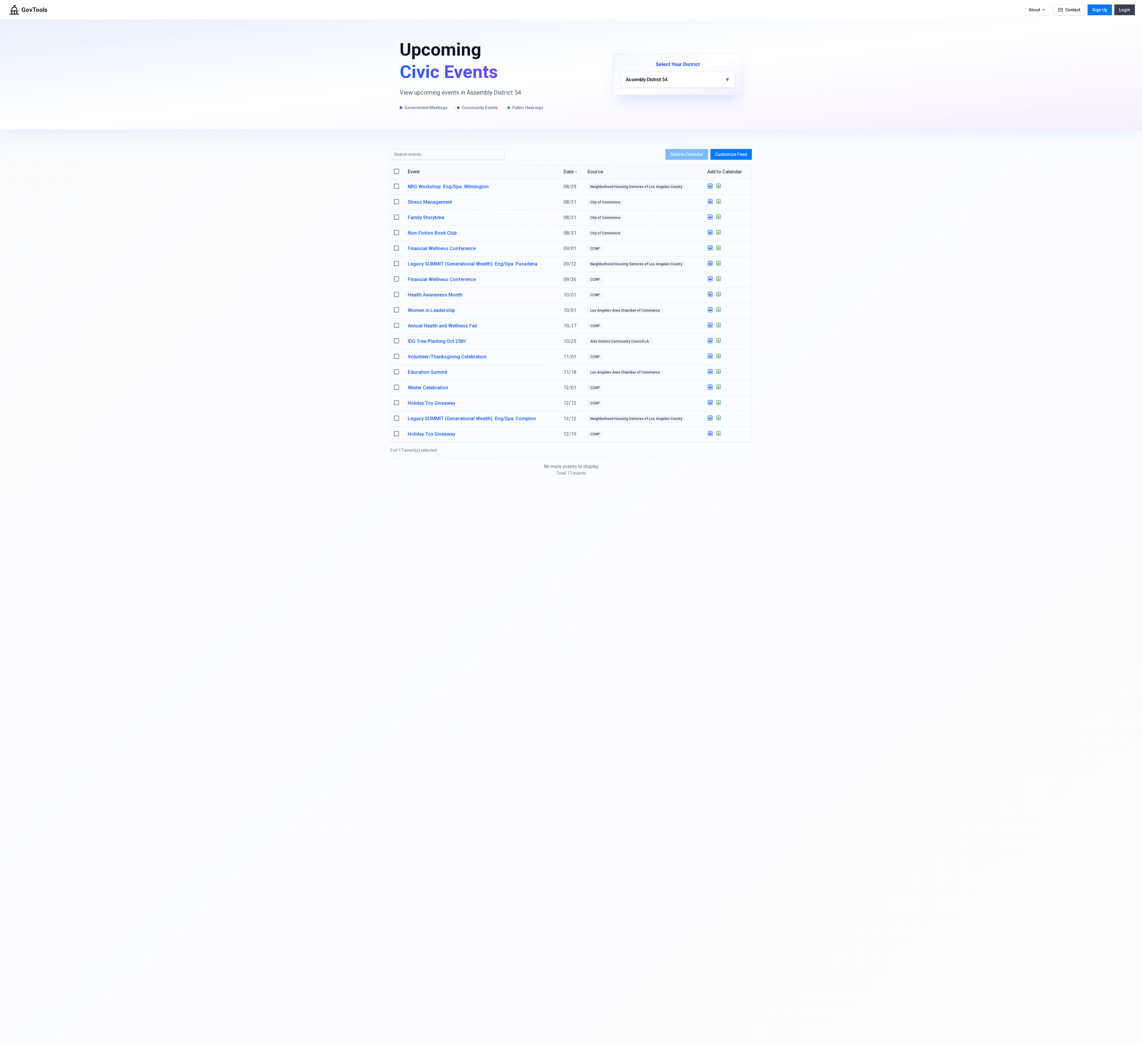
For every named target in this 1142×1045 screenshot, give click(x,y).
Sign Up (1099, 9)
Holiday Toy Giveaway (431, 403)
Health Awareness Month (435, 295)
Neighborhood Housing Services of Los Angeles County (636, 187)
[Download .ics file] (718, 186)
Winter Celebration (428, 387)
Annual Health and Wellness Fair (443, 326)
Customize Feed (731, 154)
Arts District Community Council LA (619, 341)
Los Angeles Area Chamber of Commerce (625, 310)
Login (1124, 9)
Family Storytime (426, 217)
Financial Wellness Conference (442, 248)
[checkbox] (396, 171)
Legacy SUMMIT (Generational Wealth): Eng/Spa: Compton (472, 418)
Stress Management (430, 202)
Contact (1072, 9)
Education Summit (427, 372)
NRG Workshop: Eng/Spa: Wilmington (448, 186)
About (1034, 9)
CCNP (595, 249)
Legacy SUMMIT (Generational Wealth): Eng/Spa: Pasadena (472, 264)
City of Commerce (605, 202)
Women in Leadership (431, 310)
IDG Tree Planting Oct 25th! (437, 341)
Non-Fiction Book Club (432, 233)
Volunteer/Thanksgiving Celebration (447, 357)
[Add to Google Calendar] (710, 186)
